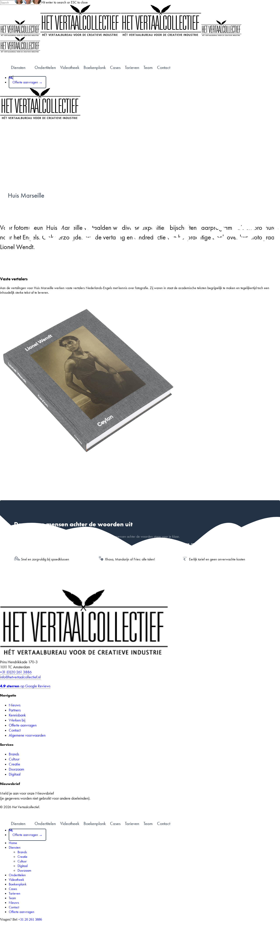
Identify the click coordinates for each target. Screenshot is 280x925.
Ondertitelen (45, 67)
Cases (115, 67)
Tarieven (132, 67)
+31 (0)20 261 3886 (16, 671)
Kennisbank (17, 715)
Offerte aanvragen (23, 725)
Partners (15, 710)
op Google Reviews (25, 685)
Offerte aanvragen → (27, 82)
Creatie (14, 764)
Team (148, 67)
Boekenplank (95, 67)
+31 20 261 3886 (30, 919)
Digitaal (15, 774)
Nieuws (14, 704)
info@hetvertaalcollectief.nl (20, 676)
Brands (14, 753)
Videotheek (69, 67)
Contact (163, 67)
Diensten (15, 847)
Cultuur (14, 759)
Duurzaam (16, 769)
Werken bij (17, 720)
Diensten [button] (18, 67)
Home (13, 843)
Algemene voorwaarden (27, 735)
